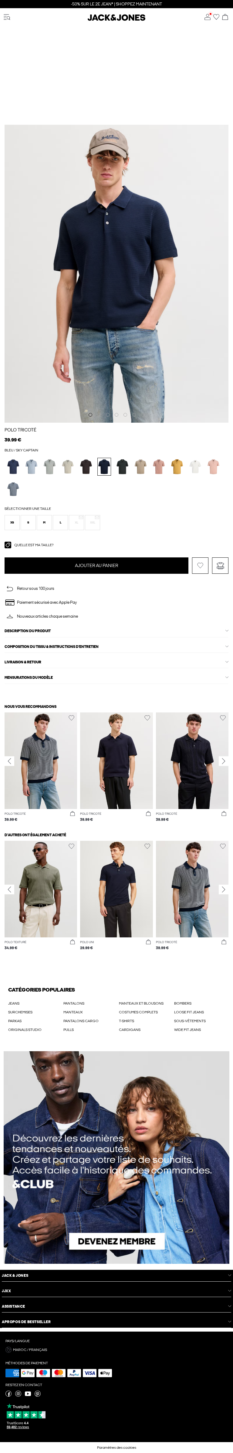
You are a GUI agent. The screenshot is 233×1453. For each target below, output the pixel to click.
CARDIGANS (129, 1030)
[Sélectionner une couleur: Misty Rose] (213, 467)
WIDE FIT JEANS (187, 1030)
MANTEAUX (73, 1012)
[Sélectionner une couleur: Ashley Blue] (31, 467)
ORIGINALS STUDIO (25, 1030)
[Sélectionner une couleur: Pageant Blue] (13, 489)
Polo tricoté (20, 430)
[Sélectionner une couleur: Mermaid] (68, 467)
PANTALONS (73, 1003)
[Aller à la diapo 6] (134, 415)
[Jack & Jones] (116, 20)
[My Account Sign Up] (116, 1157)
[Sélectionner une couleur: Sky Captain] (104, 467)
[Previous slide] (9, 761)
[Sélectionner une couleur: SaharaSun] (177, 467)
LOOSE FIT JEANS (189, 1012)
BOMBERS (182, 1003)
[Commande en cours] (225, 17)
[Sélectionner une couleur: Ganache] (86, 467)
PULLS (68, 1030)
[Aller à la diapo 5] (125, 415)
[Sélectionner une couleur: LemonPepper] (140, 467)
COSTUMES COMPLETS (138, 1012)
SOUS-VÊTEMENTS (190, 1021)
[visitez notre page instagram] (18, 1395)
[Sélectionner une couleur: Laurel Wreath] (49, 467)
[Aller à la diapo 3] (108, 415)
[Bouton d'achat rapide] (72, 814)
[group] (41, 767)
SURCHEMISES (20, 1012)
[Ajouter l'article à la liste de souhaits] (200, 565)
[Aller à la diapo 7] (142, 415)
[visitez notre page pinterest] (38, 1395)
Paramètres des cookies (116, 1447)
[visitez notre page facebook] (8, 1395)
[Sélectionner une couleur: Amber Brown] (159, 467)
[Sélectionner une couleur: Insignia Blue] (13, 467)
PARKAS (15, 1021)
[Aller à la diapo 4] (116, 415)
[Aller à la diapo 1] (90, 415)
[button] (12, 522)
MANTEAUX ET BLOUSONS (141, 1003)
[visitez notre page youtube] (28, 1395)
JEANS (13, 1003)
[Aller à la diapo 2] (99, 415)
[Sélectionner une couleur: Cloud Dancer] (195, 467)
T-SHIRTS (126, 1021)
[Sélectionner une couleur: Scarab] (122, 467)
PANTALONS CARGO (81, 1021)
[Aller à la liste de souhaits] (216, 19)
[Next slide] (223, 761)
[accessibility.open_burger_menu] (7, 17)
